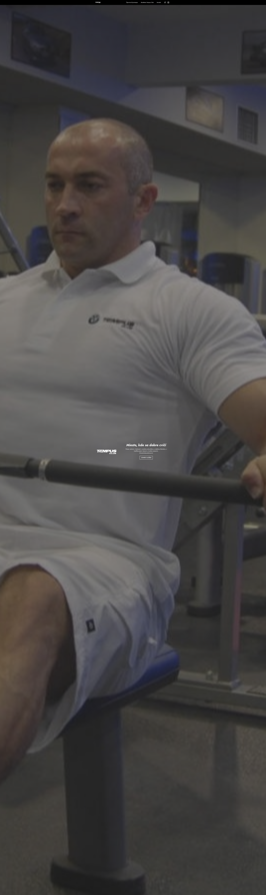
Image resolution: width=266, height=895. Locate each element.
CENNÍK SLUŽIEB (146, 458)
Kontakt (159, 2)
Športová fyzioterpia (132, 2)
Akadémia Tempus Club (147, 2)
